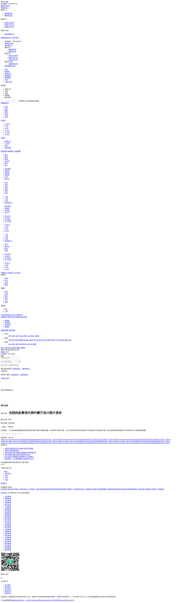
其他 (69, 340)
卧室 (6, 157)
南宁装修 (8, 521)
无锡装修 (8, 539)
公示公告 (8, 589)
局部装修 (8, 148)
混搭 (66, 340)
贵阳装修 (8, 509)
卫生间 (7, 161)
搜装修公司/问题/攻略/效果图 (29, 101)
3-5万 (6, 126)
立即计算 (4, 371)
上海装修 (8, 529)
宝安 (6, 108)
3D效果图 (17, 151)
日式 (6, 177)
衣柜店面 (141, 489)
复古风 (41, 340)
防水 (6, 296)
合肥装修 (8, 513)
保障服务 (8, 78)
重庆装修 (8, 550)
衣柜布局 (89, 489)
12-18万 (7, 132)
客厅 (6, 155)
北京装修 (8, 496)
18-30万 (7, 134)
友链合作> (4, 493)
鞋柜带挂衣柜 (44, 489)
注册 (13, 38)
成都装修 (8, 498)
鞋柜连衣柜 (62, 489)
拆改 (6, 292)
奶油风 (7, 173)
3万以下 (7, 124)
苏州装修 (8, 535)
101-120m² (8, 221)
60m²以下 (8, 216)
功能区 (37, 336)
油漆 (6, 302)
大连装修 (8, 500)
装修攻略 (8, 75)
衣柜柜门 (154, 489)
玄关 (6, 165)
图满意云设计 (5, 6)
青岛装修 (8, 525)
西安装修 (8, 543)
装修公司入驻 (9, 25)
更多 (6, 80)
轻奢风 (7, 171)
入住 (6, 311)
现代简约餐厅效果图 (18, 348)
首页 (6, 69)
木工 (6, 300)
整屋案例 (10, 151)
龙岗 (6, 113)
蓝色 (6, 187)
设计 (6, 280)
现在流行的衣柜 (12, 489)
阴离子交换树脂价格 (12, 450)
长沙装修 (8, 545)
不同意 (3, 378)
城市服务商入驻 (6, 38)
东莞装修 (8, 502)
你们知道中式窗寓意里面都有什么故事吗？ (19, 457)
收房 (6, 278)
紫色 (34, 344)
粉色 (31, 344)
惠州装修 (8, 515)
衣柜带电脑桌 (102, 489)
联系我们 (8, 587)
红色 (6, 193)
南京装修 (8, 519)
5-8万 (6, 128)
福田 (6, 111)
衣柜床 (94, 489)
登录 (17, 38)
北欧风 (7, 175)
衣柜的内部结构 (120, 489)
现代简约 (8, 169)
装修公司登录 (9, 23)
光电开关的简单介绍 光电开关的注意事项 (19, 448)
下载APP (8, 82)
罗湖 (6, 115)
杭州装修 (8, 511)
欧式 (6, 248)
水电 (6, 294)
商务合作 (8, 591)
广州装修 (8, 506)
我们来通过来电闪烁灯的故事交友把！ (18, 454)
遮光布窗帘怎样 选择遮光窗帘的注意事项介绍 (20, 452)
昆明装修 (8, 517)
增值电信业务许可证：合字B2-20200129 (24, 600)
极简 (16, 340)
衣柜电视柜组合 (132, 489)
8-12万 (7, 130)
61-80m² (7, 218)
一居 (6, 196)
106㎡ (7, 480)
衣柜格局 (148, 489)
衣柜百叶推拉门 (79, 489)
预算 (6, 284)
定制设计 (8, 325)
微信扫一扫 (5, 352)
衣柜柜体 (161, 489)
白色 (6, 182)
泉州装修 (8, 527)
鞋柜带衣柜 (54, 489)
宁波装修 (8, 523)
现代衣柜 (4, 489)
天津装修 (8, 537)
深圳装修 (8, 531)
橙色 (6, 191)
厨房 (6, 159)
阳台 (32, 336)
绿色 (6, 189)
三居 (6, 200)
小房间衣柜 (22, 489)
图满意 (7, 327)
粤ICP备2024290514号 (45, 600)
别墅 (6, 145)
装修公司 (8, 73)
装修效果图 (5, 330)
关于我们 (8, 585)
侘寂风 (62, 340)
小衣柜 (37, 489)
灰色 (6, 184)
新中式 (7, 179)
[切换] (6, 2)
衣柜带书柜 (111, 489)
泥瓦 (6, 298)
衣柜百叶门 (70, 489)
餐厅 (6, 163)
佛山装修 (8, 504)
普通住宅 (8, 141)
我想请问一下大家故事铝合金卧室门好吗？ (19, 459)
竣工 (6, 309)
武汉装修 (8, 541)
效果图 (7, 71)
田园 (6, 250)
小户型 (7, 143)
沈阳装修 (8, 533)
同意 (7, 378)
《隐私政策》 (16, 369)
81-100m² (8, 220)
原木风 (36, 340)
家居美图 (4, 151)
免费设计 (8, 322)
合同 (6, 282)
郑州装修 (8, 547)
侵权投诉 (8, 593)
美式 (54, 340)
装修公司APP (9, 27)
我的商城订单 (9, 34)
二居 (6, 198)
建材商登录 (8, 13)
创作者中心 (5, 8)
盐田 (6, 117)
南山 (6, 106)
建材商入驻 (8, 15)
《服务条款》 (25, 369)
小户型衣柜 (31, 489)
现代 (6, 244)
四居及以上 (8, 202)
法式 (57, 340)
